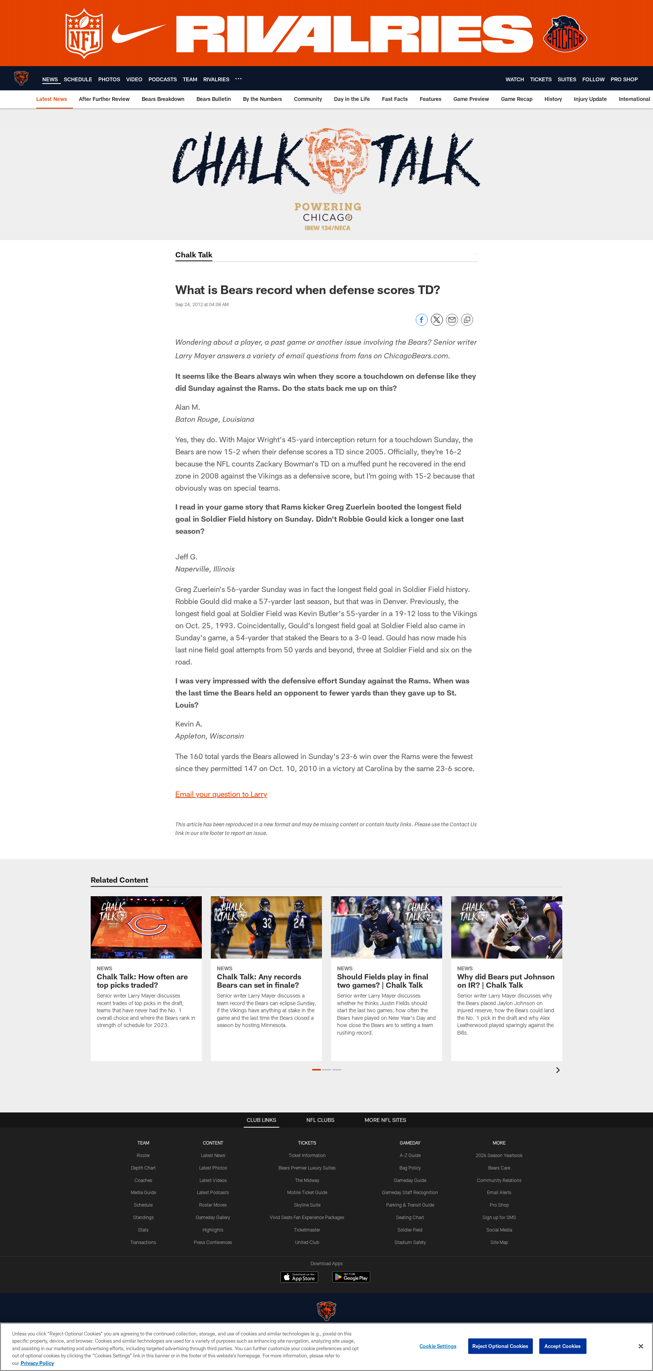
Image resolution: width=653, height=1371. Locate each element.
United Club (307, 1242)
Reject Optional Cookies (500, 1346)
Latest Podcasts (213, 1192)
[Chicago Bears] (326, 1312)
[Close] (641, 1346)
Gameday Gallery (213, 1217)
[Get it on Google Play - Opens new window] (351, 1281)
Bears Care (499, 1167)
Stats (143, 1229)
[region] (326, 1347)
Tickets (307, 1142)
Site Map (499, 1242)
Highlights (213, 1229)
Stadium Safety (410, 1242)
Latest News (213, 1155)
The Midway (307, 1180)
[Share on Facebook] (422, 324)
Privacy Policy (37, 1363)
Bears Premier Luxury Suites (307, 1167)
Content (213, 1142)
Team (143, 1142)
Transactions (143, 1242)
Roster (143, 1155)
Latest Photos (213, 1167)
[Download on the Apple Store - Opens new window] (299, 1278)
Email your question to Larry (221, 793)
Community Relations (499, 1180)
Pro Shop (499, 1204)
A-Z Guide (410, 1155)
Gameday (410, 1142)
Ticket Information (307, 1155)
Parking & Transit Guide (410, 1204)
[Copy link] (467, 320)
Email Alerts (499, 1192)
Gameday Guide (410, 1180)
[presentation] (559, 1071)
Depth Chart (143, 1167)
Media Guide (143, 1192)
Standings (143, 1217)
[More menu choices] (238, 79)
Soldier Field (410, 1229)
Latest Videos (213, 1180)
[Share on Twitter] (437, 324)
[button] (316, 1069)
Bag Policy (410, 1167)
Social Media (499, 1229)
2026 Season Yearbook (499, 1155)
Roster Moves (213, 1204)
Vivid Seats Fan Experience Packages (307, 1217)
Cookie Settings (437, 1346)
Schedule (143, 1204)
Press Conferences (213, 1242)
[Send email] (452, 324)
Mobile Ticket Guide (307, 1192)
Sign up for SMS (499, 1217)
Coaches (143, 1180)
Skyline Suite (307, 1204)
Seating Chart (410, 1217)
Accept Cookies (563, 1346)
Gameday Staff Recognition (410, 1192)
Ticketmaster (307, 1229)
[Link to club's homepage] (21, 78)
